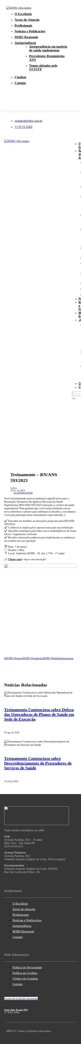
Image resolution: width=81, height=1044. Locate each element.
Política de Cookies (24, 973)
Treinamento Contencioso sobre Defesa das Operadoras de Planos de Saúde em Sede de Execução (39, 714)
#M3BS (8, 658)
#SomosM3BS (22, 658)
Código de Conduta (25, 978)
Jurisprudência (25, 43)
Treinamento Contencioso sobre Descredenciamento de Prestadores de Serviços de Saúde (38, 763)
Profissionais (23, 25)
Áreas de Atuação (27, 19)
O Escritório (23, 14)
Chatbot (20, 77)
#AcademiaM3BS (40, 658)
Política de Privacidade (27, 967)
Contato (20, 83)
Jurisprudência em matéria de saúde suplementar (48, 48)
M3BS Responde (26, 37)
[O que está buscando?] (73, 398)
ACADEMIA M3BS (23, 493)
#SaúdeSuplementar (62, 658)
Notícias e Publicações (30, 31)
